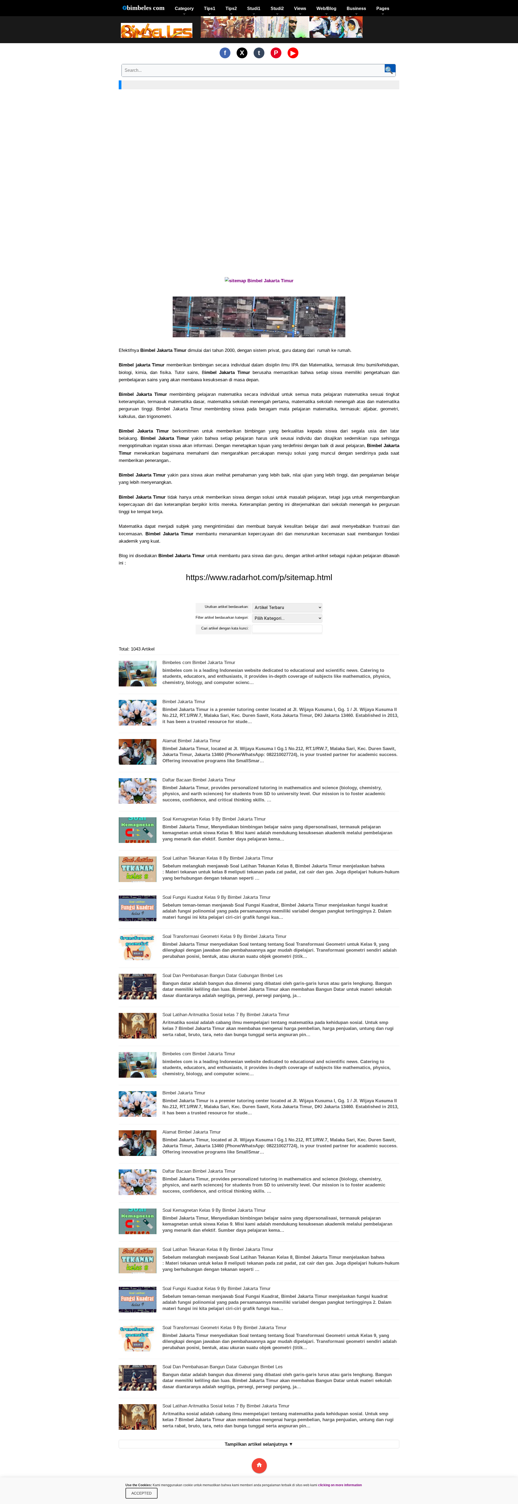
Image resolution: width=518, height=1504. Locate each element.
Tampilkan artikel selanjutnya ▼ (259, 1444)
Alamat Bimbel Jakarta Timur (191, 740)
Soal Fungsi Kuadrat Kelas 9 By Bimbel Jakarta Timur (216, 897)
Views (300, 8)
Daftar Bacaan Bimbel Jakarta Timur (199, 779)
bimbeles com (146, 7)
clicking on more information (340, 1485)
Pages (382, 8)
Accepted (141, 1493)
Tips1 (209, 8)
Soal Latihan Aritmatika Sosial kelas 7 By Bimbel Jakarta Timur (225, 1014)
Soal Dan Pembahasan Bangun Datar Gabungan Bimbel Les (222, 975)
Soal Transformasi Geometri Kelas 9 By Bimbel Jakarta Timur (224, 936)
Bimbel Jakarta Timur (183, 701)
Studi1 (253, 8)
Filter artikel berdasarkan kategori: (222, 617)
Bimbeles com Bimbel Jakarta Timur (198, 662)
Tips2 (231, 8)
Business (356, 8)
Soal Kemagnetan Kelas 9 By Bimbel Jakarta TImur (214, 819)
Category (184, 8)
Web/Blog (326, 8)
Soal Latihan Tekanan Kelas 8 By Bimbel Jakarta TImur (217, 858)
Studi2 (277, 8)
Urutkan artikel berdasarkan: (227, 607)
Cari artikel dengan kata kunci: (225, 628)
